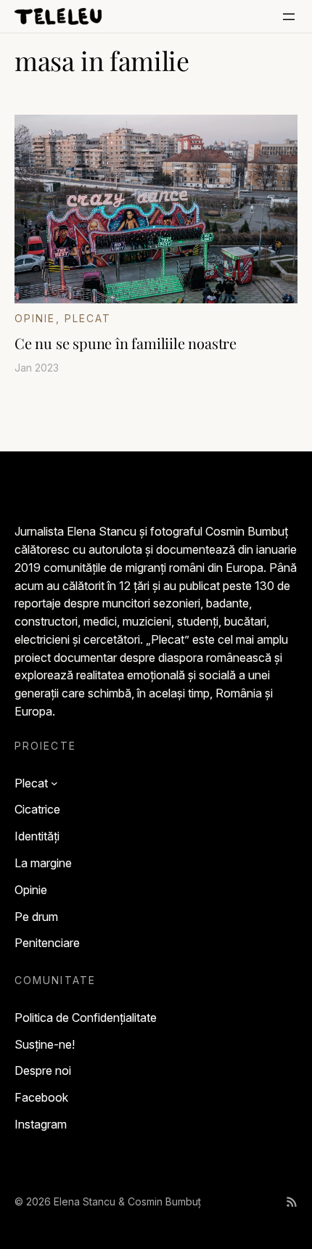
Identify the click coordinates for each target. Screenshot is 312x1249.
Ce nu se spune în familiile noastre (126, 343)
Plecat (88, 318)
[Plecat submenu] (54, 783)
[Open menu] (288, 16)
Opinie (35, 318)
